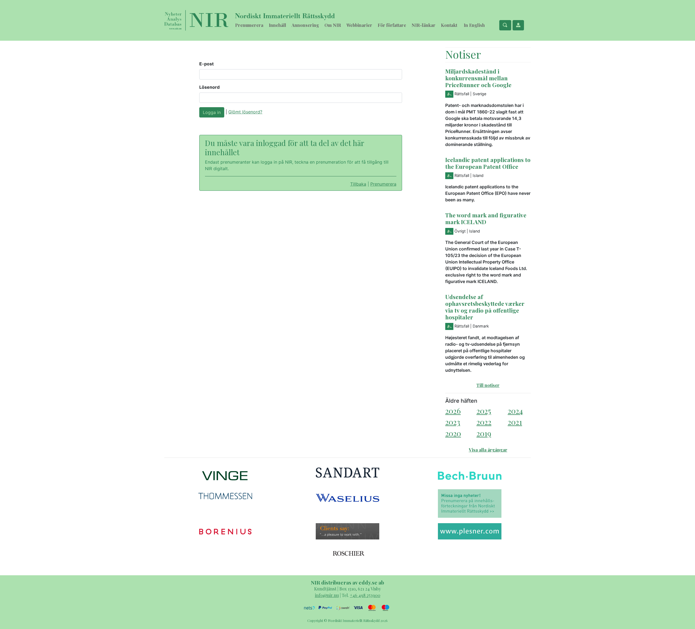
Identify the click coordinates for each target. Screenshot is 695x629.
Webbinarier (359, 25)
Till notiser (488, 385)
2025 (483, 411)
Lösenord (209, 87)
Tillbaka (358, 184)
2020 (453, 433)
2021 (515, 422)
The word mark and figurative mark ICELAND (485, 218)
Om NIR (332, 25)
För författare (392, 25)
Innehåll (277, 25)
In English (474, 25)
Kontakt (449, 25)
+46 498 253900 (365, 595)
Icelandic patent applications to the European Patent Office (487, 163)
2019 (483, 433)
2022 (483, 422)
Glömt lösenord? (245, 112)
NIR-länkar (423, 25)
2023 (452, 422)
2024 (515, 411)
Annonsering (305, 25)
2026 (453, 411)
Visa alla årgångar (488, 450)
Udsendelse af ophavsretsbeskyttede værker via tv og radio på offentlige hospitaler (485, 307)
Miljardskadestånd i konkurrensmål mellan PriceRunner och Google (478, 77)
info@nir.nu (327, 595)
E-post (206, 63)
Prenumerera (249, 25)
